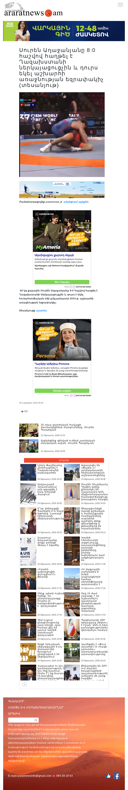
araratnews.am (74, 742)
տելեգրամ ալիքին (75, 201)
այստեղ (41, 310)
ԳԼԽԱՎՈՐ (16, 701)
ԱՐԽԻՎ (14, 713)
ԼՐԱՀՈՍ (64, 460)
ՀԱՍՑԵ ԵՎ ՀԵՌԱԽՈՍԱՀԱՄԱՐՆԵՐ (36, 707)
